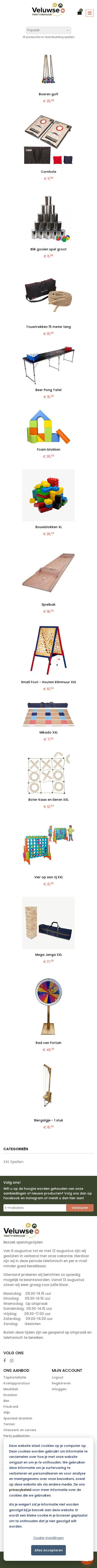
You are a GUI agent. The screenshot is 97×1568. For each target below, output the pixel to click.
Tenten (9, 1424)
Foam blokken (48, 449)
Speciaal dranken (17, 1418)
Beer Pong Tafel (48, 390)
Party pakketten (16, 1436)
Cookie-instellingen (48, 1538)
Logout (57, 1377)
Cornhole (48, 171)
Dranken (10, 1395)
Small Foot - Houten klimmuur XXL (48, 682)
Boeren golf (48, 94)
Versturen (80, 1207)
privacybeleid (20, 1490)
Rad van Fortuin (48, 1043)
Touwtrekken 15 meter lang (48, 327)
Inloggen (59, 1389)
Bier (6, 1401)
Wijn (6, 1412)
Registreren (61, 1383)
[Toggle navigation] (90, 13)
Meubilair (10, 1389)
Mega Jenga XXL (48, 954)
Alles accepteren (49, 1550)
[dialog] (48, 1499)
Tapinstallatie (14, 1377)
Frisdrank (10, 1406)
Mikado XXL (48, 732)
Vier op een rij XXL (48, 877)
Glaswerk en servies (19, 1430)
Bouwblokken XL (48, 527)
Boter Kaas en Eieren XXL (48, 799)
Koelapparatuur (16, 1383)
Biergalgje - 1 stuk (48, 1120)
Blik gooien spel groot (48, 249)
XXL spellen (13, 1161)
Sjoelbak (48, 604)
